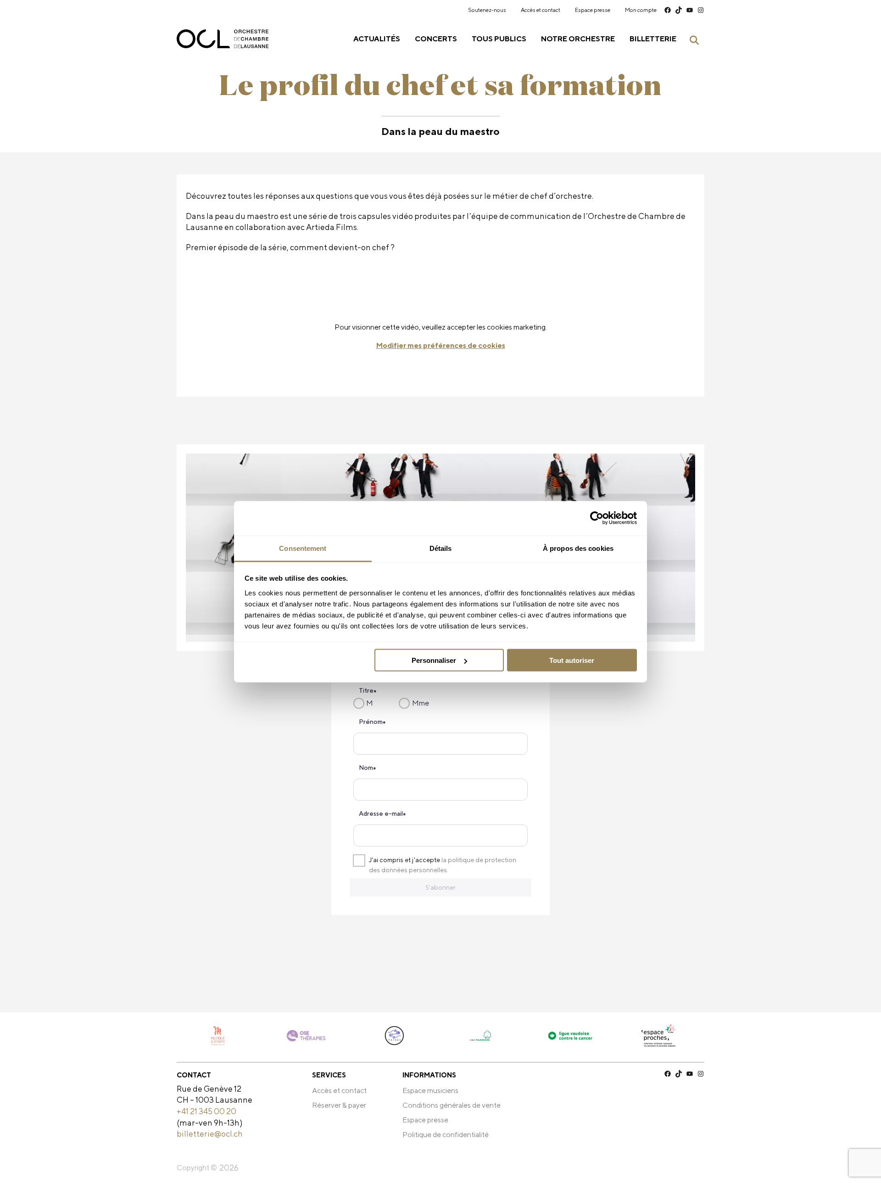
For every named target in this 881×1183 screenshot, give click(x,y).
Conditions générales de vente (451, 1105)
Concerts (436, 38)
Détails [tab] (440, 548)
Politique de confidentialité (445, 1134)
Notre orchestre (578, 38)
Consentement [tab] (302, 548)
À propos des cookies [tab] (578, 548)
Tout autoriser (571, 660)
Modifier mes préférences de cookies (440, 345)
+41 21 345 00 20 (206, 1111)
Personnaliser (434, 660)
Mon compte (641, 9)
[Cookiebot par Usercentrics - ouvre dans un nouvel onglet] (597, 518)
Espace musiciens (430, 1090)
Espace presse (592, 9)
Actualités (376, 38)
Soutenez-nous (487, 9)
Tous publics (499, 38)
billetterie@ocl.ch (210, 1133)
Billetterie (653, 38)
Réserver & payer (339, 1105)
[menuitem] (487, 10)
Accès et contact (540, 9)
